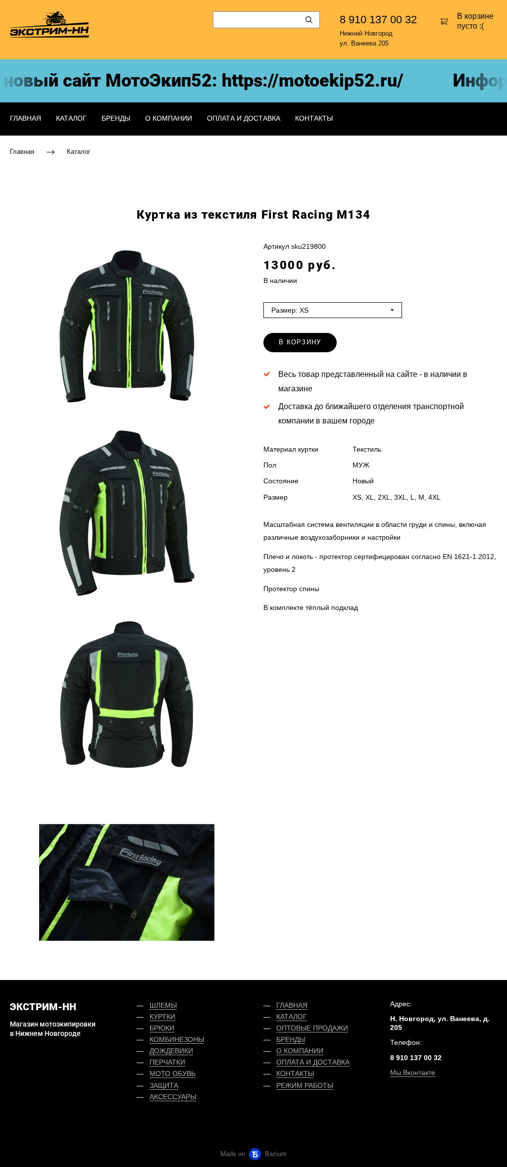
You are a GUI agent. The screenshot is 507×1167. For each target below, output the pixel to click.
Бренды (115, 118)
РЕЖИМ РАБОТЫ (304, 1085)
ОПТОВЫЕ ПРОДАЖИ (312, 1028)
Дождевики (171, 1051)
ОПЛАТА (290, 1062)
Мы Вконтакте (412, 1072)
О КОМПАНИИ (299, 1051)
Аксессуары (173, 1097)
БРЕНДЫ (290, 1039)
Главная (25, 118)
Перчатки (167, 1062)
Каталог (71, 118)
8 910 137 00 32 (378, 19)
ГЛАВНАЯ (291, 1005)
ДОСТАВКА (331, 1062)
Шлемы (163, 1005)
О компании (168, 118)
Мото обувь (173, 1073)
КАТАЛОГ (291, 1017)
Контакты (314, 118)
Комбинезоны (177, 1039)
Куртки (162, 1017)
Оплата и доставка (243, 118)
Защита (164, 1085)
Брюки (162, 1028)
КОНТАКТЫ (295, 1073)
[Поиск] (309, 19)
